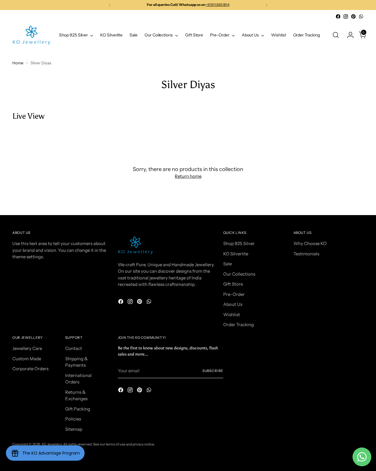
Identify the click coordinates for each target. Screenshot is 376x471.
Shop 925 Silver (239, 243)
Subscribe (212, 371)
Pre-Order (234, 294)
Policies (73, 419)
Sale (227, 263)
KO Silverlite (235, 254)
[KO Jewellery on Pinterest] (353, 16)
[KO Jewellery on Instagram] (345, 16)
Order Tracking (238, 324)
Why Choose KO (310, 243)
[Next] (266, 5)
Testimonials (306, 254)
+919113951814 (217, 5)
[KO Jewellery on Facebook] (338, 16)
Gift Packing (77, 409)
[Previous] (109, 5)
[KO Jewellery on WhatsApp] (361, 16)
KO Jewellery (52, 444)
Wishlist (231, 314)
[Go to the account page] (348, 35)
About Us (232, 304)
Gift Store (233, 284)
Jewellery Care (27, 348)
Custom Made (26, 358)
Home (18, 63)
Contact (73, 348)
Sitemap (73, 429)
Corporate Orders (30, 368)
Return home (188, 176)
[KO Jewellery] (31, 35)
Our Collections (239, 274)
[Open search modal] (336, 35)
